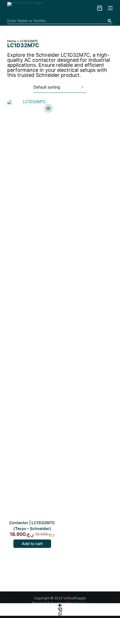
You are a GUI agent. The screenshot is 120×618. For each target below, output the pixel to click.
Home (11, 41)
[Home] (60, 605)
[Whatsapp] (60, 614)
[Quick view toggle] (48, 108)
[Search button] (109, 21)
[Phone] (60, 609)
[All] (110, 8)
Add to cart (32, 543)
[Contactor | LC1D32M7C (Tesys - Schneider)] (32, 309)
